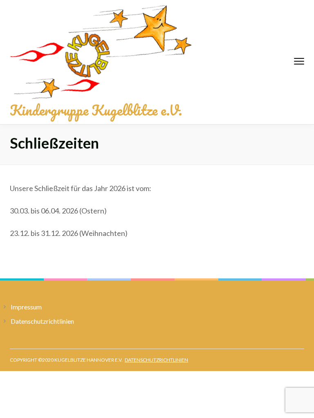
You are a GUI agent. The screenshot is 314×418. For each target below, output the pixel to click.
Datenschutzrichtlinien (42, 321)
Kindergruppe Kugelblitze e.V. (96, 109)
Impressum (26, 307)
